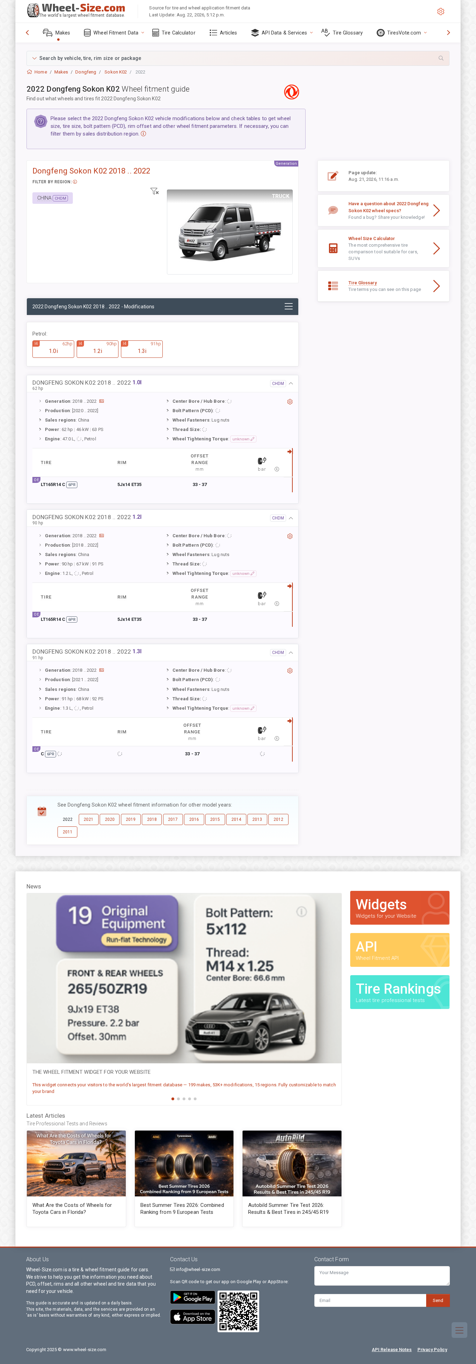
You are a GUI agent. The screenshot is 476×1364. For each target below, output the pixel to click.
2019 (131, 819)
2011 (67, 832)
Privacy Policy (432, 1349)
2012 (278, 819)
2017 (173, 819)
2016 (194, 819)
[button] (238, 58)
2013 (257, 819)
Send (438, 1300)
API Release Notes (392, 1349)
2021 (88, 819)
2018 (152, 819)
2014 (236, 819)
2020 (110, 819)
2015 (215, 819)
